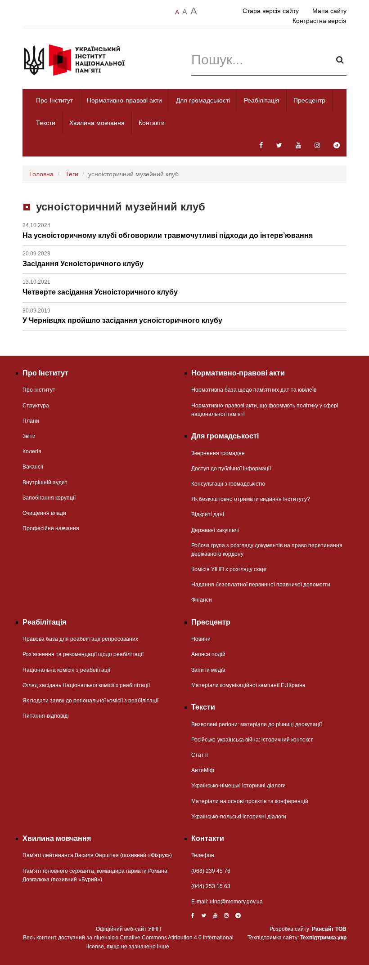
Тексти (45, 122)
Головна (41, 174)
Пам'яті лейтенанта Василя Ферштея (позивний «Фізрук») (97, 855)
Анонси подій (208, 654)
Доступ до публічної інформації (231, 468)
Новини (201, 639)
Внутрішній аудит (45, 482)
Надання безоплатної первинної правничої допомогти (260, 584)
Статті (199, 755)
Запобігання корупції (49, 498)
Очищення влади (44, 513)
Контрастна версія (319, 20)
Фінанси (201, 600)
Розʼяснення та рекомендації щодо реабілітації (83, 654)
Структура (35, 405)
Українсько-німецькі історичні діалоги (238, 785)
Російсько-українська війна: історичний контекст (252, 740)
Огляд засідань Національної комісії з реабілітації (86, 685)
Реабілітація (261, 100)
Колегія (31, 451)
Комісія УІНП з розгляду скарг (229, 569)
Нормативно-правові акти (124, 100)
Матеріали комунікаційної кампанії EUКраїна (248, 685)
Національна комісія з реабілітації (66, 670)
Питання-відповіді (45, 716)
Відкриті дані (207, 514)
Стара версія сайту (271, 10)
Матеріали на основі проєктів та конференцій (249, 801)
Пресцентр (309, 100)
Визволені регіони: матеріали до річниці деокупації (256, 724)
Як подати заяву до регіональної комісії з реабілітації (90, 700)
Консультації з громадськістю (228, 484)
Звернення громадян (218, 453)
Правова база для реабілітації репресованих (80, 639)
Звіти (29, 436)
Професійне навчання (50, 528)
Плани (30, 421)
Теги (71, 174)
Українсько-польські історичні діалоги (238, 816)
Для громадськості (203, 100)
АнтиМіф (202, 770)
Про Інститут (54, 100)
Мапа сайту (329, 10)
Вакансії (32, 467)
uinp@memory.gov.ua (236, 901)
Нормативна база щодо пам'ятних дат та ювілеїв (253, 390)
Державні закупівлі (215, 530)
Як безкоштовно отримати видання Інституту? (250, 499)
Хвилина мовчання (97, 122)
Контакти (152, 122)
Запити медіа (208, 670)
